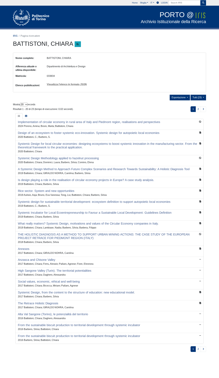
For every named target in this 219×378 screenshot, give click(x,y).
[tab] (18, 116)
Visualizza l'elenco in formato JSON (67, 84)
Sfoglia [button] (143, 2)
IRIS (15, 36)
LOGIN (164, 2)
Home (135, 2)
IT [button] (151, 2)
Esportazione (179, 97)
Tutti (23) (197, 97)
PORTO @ (173, 17)
